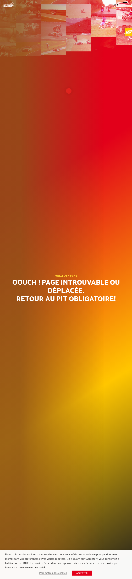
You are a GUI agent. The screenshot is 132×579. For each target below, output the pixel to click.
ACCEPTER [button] (82, 573)
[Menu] (124, 4)
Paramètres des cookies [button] (53, 573)
